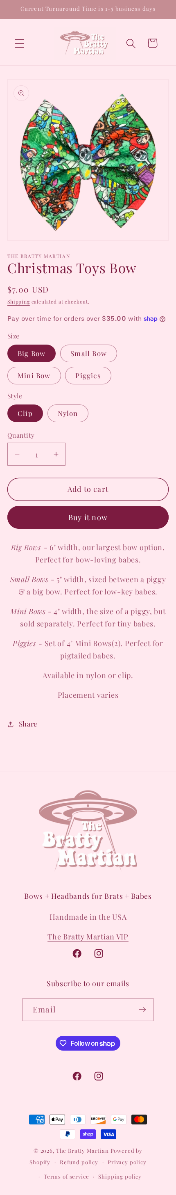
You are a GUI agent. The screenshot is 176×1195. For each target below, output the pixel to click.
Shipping (18, 301)
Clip (25, 413)
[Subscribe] (142, 1009)
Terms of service (66, 1176)
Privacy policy (127, 1161)
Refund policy (79, 1161)
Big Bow (31, 353)
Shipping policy (120, 1176)
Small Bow (88, 353)
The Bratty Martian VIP (88, 936)
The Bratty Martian (82, 1150)
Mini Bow (34, 375)
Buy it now (88, 517)
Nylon (68, 413)
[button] (20, 43)
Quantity (21, 435)
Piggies (88, 375)
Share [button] (28, 723)
